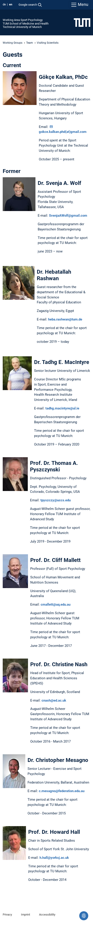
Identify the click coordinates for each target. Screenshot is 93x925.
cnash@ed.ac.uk (54, 700)
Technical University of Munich (22, 27)
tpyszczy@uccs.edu (55, 500)
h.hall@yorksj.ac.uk (54, 858)
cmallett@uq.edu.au (55, 604)
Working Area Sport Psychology (23, 20)
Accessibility (47, 914)
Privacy (7, 914)
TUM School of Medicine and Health (26, 23)
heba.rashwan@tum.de (65, 319)
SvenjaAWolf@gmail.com (68, 216)
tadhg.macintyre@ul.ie (62, 408)
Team (29, 42)
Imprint (25, 914)
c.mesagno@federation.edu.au (61, 791)
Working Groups (12, 42)
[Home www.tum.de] (82, 22)
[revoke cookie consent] (83, 915)
